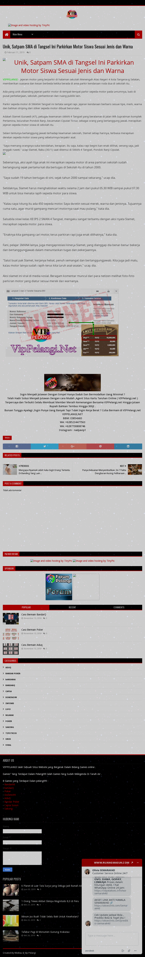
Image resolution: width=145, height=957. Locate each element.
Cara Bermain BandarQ (33, 614)
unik (8, 739)
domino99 (11, 697)
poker (8, 721)
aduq (8, 667)
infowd (9, 703)
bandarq (10, 685)
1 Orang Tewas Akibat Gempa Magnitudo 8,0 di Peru (50, 901)
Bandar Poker (11, 801)
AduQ (7, 798)
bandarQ (9, 788)
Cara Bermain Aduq (31, 644)
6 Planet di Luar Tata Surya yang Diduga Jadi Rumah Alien (52, 885)
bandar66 (10, 679)
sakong (9, 727)
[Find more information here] (112, 906)
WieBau (18, 953)
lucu (8, 709)
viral (8, 745)
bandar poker (12, 673)
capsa (8, 691)
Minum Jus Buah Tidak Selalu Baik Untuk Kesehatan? (50, 916)
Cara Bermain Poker (32, 629)
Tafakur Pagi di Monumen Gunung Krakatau (45, 932)
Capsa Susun (11, 805)
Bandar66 (9, 784)
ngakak (9, 715)
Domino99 (10, 794)
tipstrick (11, 733)
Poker (7, 791)
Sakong (8, 808)
